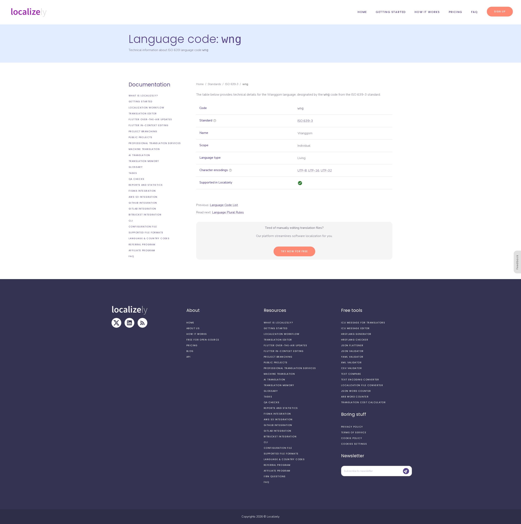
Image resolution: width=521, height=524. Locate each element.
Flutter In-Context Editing (149, 125)
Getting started (391, 12)
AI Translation (139, 155)
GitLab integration (142, 208)
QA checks (136, 179)
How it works (427, 12)
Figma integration (142, 190)
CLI (131, 220)
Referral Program (142, 244)
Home (362, 12)
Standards (214, 84)
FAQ (474, 12)
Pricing (455, 12)
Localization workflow (146, 107)
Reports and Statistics (146, 185)
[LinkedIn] (129, 323)
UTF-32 (326, 170)
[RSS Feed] (142, 323)
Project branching (143, 131)
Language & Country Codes (149, 238)
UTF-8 (302, 170)
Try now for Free (294, 251)
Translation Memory (144, 161)
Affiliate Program (142, 250)
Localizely (273, 517)
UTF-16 (313, 170)
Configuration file (143, 226)
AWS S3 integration (143, 197)
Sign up (500, 11)
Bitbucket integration (145, 214)
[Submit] (406, 471)
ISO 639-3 (231, 84)
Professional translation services (155, 143)
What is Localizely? (143, 95)
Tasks (133, 173)
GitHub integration (143, 202)
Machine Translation (144, 149)
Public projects (140, 137)
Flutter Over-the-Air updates (150, 119)
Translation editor (143, 113)
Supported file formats (146, 232)
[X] (116, 323)
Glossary (136, 167)
